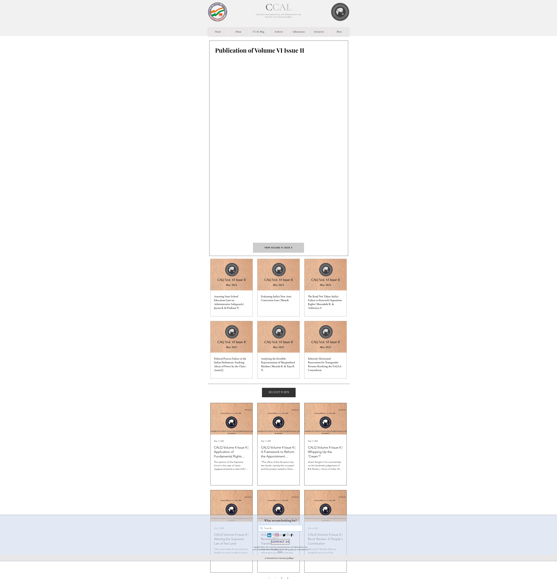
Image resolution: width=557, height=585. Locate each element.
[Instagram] (277, 535)
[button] (279, 392)
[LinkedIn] (269, 535)
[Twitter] (284, 535)
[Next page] (287, 578)
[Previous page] (269, 578)
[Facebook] (291, 535)
